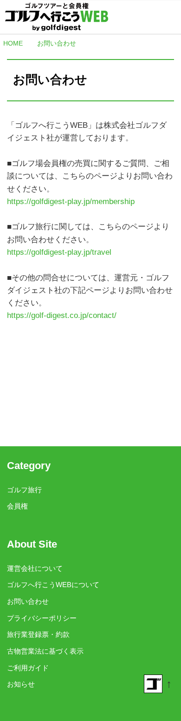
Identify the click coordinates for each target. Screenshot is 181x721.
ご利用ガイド (28, 668)
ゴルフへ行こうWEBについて (53, 585)
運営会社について (35, 568)
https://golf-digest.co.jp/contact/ (61, 315)
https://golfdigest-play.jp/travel (59, 252)
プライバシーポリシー (42, 618)
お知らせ (21, 684)
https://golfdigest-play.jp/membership (71, 201)
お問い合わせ (28, 601)
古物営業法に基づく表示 (45, 651)
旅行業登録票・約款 (38, 634)
